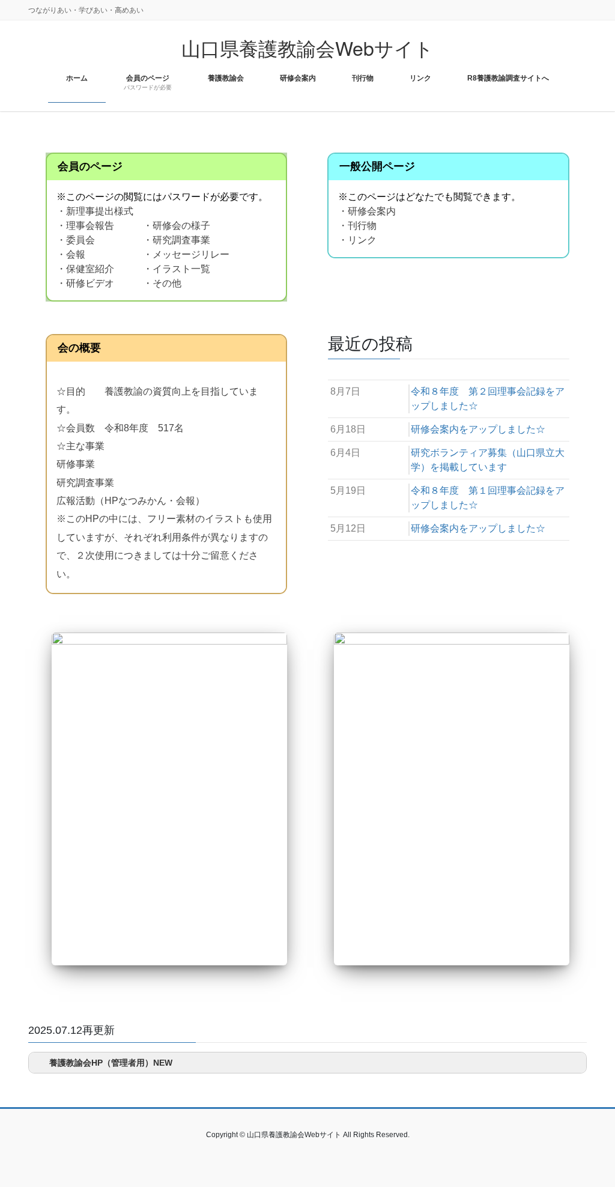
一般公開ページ (377, 166)
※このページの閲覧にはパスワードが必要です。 (162, 197)
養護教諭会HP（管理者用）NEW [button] (110, 1062)
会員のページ (90, 166)
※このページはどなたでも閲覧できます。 (429, 197)
